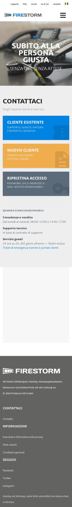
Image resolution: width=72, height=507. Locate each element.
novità (34, 3)
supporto (15, 3)
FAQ (25, 3)
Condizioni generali (14, 452)
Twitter (7, 478)
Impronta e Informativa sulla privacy (23, 437)
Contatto (8, 419)
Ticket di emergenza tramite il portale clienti (30, 247)
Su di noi (45, 3)
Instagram (8, 485)
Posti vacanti (10, 444)
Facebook (8, 470)
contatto (57, 3)
